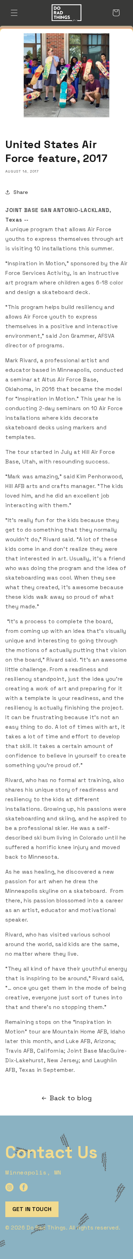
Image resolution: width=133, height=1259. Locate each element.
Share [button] (20, 192)
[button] (14, 13)
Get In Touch (31, 1209)
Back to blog (71, 1098)
